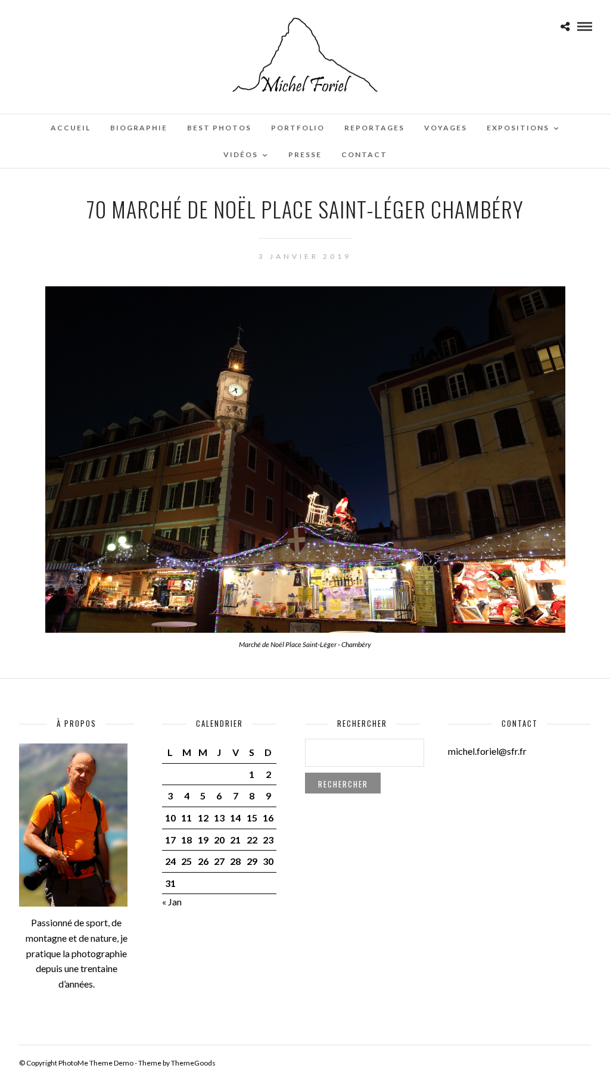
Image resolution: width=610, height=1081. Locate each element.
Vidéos (240, 154)
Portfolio (298, 127)
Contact (364, 154)
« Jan (172, 901)
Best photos (219, 127)
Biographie (138, 127)
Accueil (71, 127)
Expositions (518, 127)
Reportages (374, 127)
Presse (305, 154)
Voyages (445, 127)
